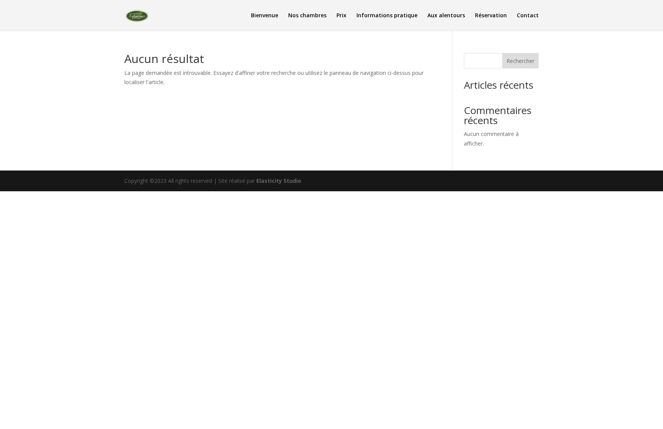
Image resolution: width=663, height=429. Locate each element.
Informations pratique (386, 16)
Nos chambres (307, 16)
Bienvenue (264, 16)
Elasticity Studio (278, 180)
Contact (528, 16)
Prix (341, 16)
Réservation (491, 16)
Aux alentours (446, 16)
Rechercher (520, 61)
